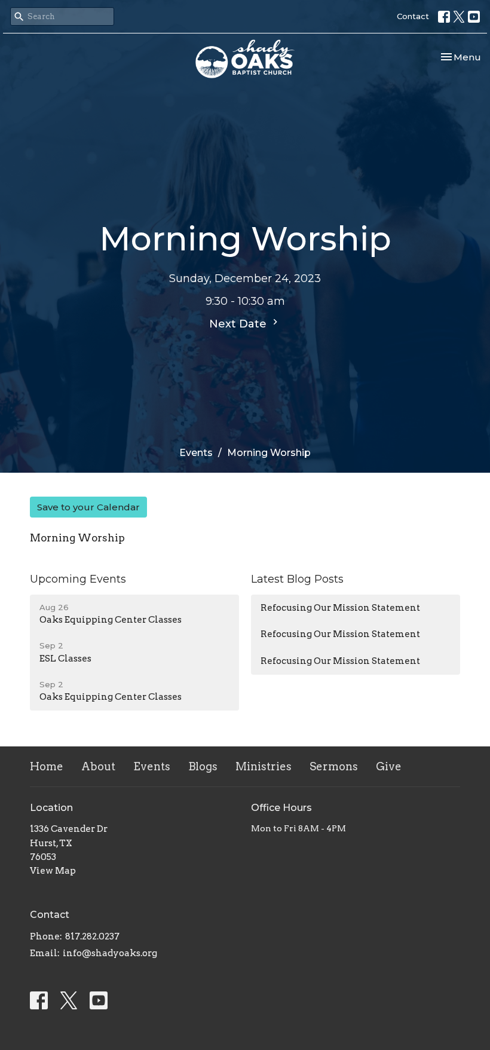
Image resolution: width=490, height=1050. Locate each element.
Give (389, 766)
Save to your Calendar (88, 507)
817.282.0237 (92, 936)
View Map (53, 870)
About (98, 766)
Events (196, 452)
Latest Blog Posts (297, 579)
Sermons (334, 766)
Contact (413, 16)
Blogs (203, 766)
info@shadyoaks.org (110, 953)
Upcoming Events (78, 579)
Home (46, 766)
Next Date (239, 323)
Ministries (263, 766)
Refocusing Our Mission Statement (340, 607)
